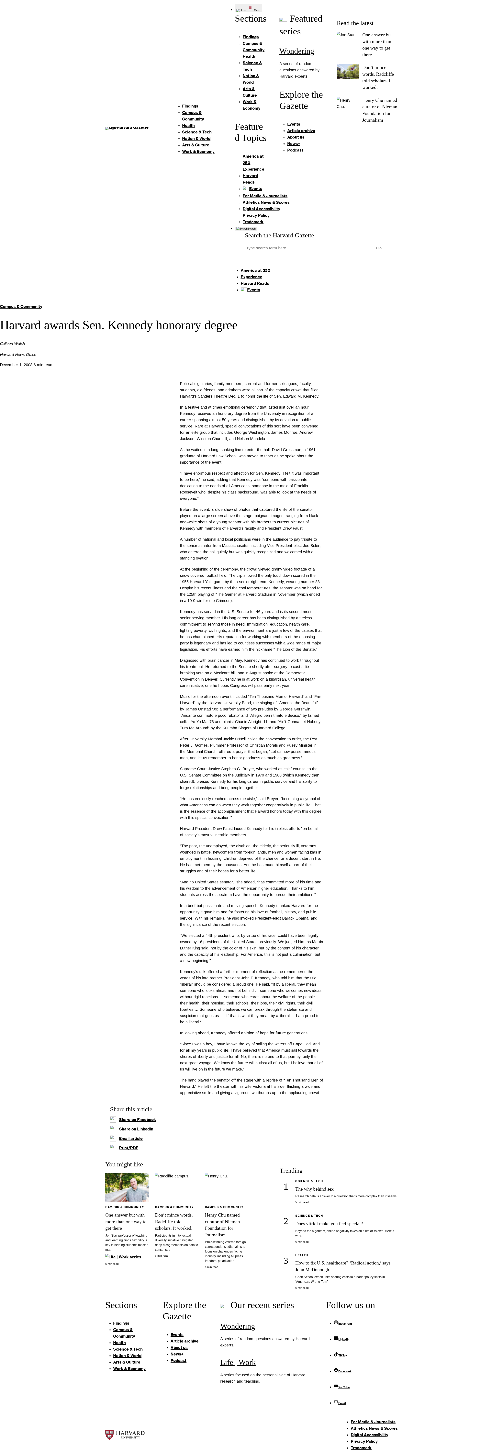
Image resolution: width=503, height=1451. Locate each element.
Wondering (296, 51)
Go (379, 248)
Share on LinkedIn (136, 1129)
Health (301, 1255)
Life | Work (238, 1362)
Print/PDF (128, 1147)
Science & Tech (309, 1181)
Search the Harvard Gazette (279, 235)
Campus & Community (21, 306)
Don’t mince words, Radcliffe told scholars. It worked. (174, 1221)
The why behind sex (314, 1189)
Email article (131, 1138)
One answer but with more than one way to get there (126, 1221)
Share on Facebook (137, 1119)
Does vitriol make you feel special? (329, 1223)
